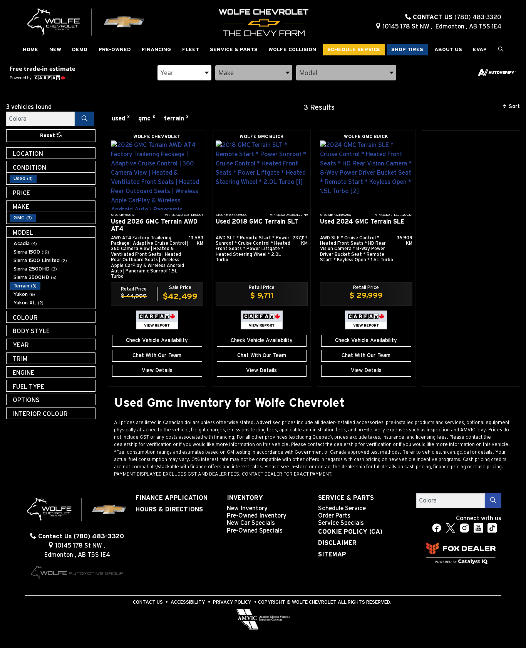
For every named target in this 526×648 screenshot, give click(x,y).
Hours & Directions (169, 509)
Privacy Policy (232, 602)
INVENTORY (245, 498)
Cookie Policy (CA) (350, 532)
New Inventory (247, 508)
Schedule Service (342, 508)
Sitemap (332, 554)
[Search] (84, 119)
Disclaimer (337, 543)
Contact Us (148, 602)
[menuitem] (52, 178)
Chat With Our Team (156, 355)
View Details (157, 370)
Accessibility (188, 602)
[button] (30, 49)
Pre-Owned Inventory (256, 516)
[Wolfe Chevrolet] (86, 21)
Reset (48, 135)
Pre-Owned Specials (255, 531)
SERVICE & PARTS (346, 498)
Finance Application (172, 498)
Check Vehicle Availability (157, 340)
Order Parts (334, 516)
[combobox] (184, 72)
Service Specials (341, 523)
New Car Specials (251, 523)
